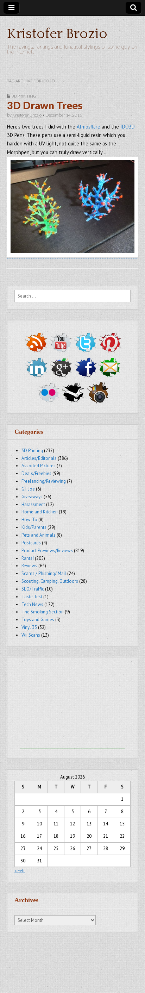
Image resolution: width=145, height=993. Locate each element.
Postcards (31, 543)
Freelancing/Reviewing (43, 481)
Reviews (29, 566)
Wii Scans (30, 635)
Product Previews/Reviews (47, 551)
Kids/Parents (33, 527)
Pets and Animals (38, 535)
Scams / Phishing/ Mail (43, 573)
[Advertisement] (72, 705)
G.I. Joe (28, 489)
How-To (29, 520)
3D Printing (24, 96)
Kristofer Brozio (57, 34)
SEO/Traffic (32, 589)
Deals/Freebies (36, 473)
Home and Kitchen (39, 512)
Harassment (33, 504)
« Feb (19, 871)
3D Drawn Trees (44, 105)
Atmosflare (88, 126)
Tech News (32, 604)
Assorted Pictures (38, 466)
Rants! (27, 558)
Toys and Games (37, 620)
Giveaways (32, 497)
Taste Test (31, 597)
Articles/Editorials (39, 458)
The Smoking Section (42, 612)
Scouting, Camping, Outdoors (49, 581)
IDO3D (127, 126)
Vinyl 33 (29, 627)
